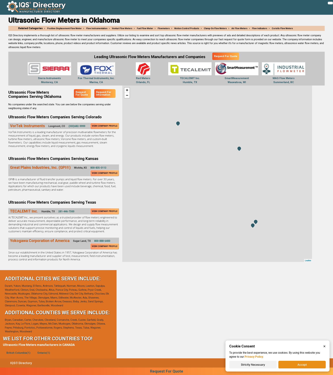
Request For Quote (225, 56)
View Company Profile (104, 126)
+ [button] (127, 90)
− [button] (127, 95)
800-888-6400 (102, 241)
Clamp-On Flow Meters (215, 28)
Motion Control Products (186, 28)
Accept (302, 364)
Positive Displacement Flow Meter (64, 28)
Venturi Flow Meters (122, 28)
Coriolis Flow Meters (282, 28)
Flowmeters (164, 28)
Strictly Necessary (253, 364)
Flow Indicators (259, 28)
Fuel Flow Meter (145, 28)
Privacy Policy (254, 356)
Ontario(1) (43, 352)
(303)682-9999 (77, 126)
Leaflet (308, 260)
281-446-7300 (66, 211)
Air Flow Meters (239, 28)
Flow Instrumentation (96, 28)
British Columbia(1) (18, 352)
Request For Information (103, 93)
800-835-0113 (98, 167)
